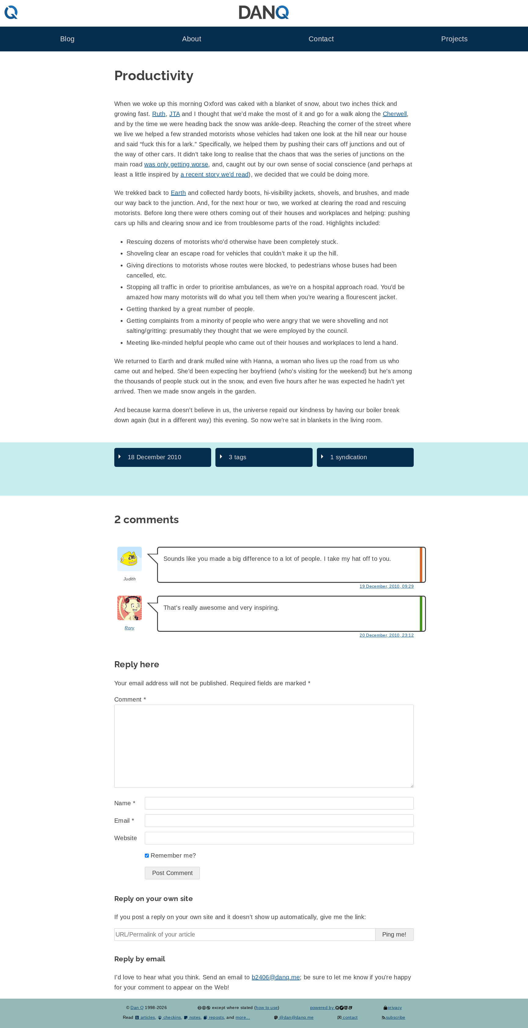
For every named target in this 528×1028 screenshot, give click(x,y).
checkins (171, 1017)
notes (194, 1017)
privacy (394, 1007)
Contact (321, 39)
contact (350, 1017)
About (191, 39)
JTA (174, 113)
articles (147, 1017)
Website (125, 838)
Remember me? (173, 855)
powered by (322, 1007)
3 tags (237, 457)
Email (124, 820)
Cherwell (395, 113)
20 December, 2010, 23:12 (387, 635)
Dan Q (137, 1007)
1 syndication (348, 457)
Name (124, 803)
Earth (178, 192)
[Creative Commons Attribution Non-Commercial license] (204, 1007)
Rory (129, 627)
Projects (454, 39)
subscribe (395, 1017)
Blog (67, 39)
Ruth (158, 113)
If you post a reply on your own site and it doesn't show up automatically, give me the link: (240, 917)
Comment (130, 699)
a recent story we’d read (215, 174)
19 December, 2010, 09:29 (387, 586)
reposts (215, 1017)
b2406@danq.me (276, 977)
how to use (267, 1007)
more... (243, 1017)
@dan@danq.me (296, 1017)
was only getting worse (176, 164)
